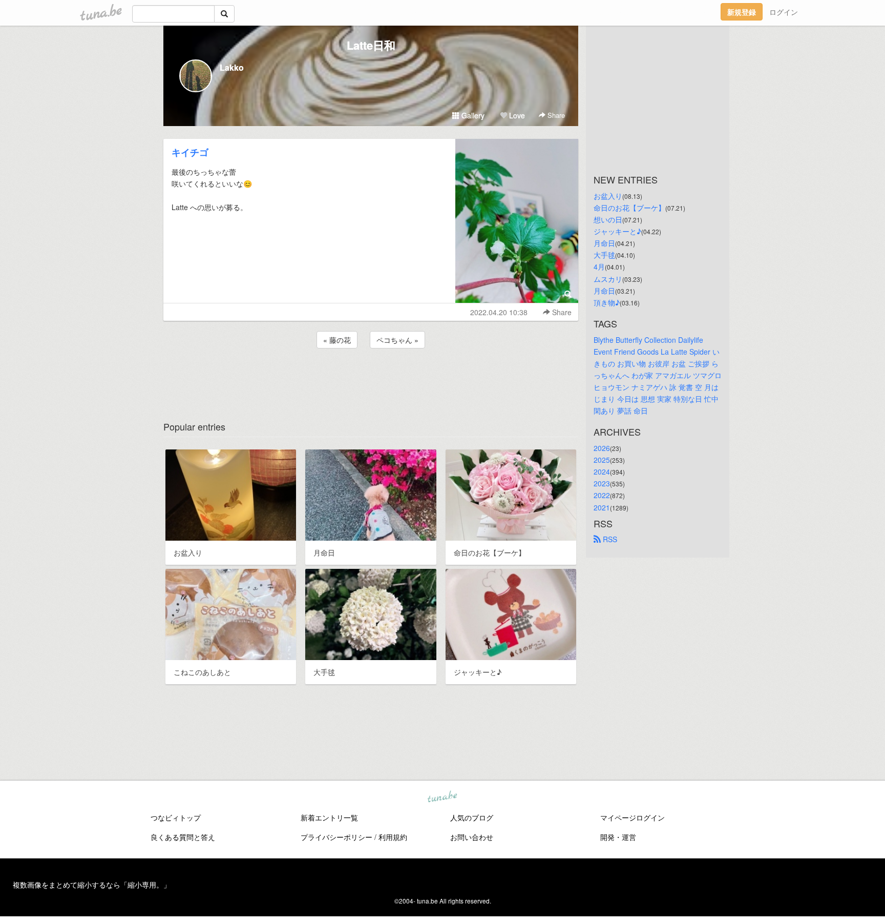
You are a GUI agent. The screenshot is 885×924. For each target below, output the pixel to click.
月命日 (604, 243)
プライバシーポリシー (336, 837)
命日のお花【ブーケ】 (629, 207)
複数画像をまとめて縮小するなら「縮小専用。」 (92, 884)
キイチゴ (190, 152)
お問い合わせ (471, 837)
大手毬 (604, 255)
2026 (602, 448)
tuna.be (442, 797)
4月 (599, 266)
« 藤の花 (337, 340)
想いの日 (608, 219)
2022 (602, 495)
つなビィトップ (176, 817)
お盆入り (608, 196)
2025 (602, 460)
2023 (602, 483)
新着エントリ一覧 (329, 817)
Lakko (232, 67)
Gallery (471, 115)
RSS (609, 539)
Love (516, 115)
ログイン (783, 12)
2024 (602, 471)
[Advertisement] (370, 378)
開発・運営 (618, 837)
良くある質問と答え (183, 837)
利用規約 (392, 837)
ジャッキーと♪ (617, 231)
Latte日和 (371, 45)
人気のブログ (471, 817)
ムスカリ (608, 279)
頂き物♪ (607, 302)
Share (555, 115)
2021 (602, 507)
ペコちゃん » (397, 340)
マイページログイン (632, 817)
